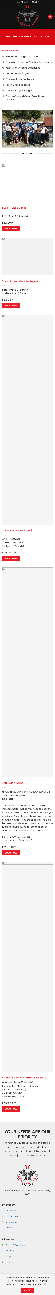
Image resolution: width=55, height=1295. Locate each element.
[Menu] (50, 16)
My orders (11, 1210)
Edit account (12, 1216)
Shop (8, 1256)
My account (12, 1222)
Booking (10, 1250)
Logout (9, 1227)
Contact (10, 1262)
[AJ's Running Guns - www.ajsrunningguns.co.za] (27, 16)
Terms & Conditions (16, 1245)
